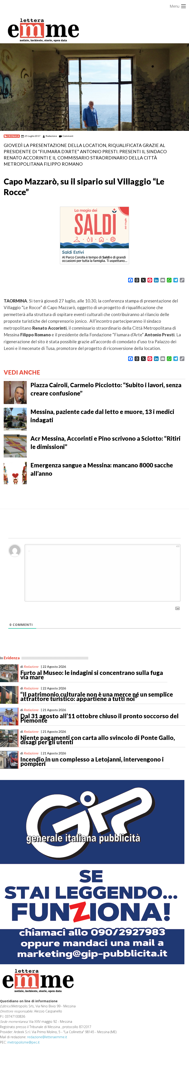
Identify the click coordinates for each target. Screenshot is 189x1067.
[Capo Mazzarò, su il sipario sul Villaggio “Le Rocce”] (94, 87)
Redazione (51, 136)
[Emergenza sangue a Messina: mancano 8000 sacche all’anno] (15, 472)
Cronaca (13, 136)
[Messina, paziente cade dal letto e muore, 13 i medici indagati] (15, 418)
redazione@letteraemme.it (47, 1037)
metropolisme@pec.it (23, 1042)
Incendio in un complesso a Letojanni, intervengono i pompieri (92, 761)
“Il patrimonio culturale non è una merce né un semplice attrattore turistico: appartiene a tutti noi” (96, 696)
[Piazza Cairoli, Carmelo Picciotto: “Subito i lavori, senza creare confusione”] (15, 392)
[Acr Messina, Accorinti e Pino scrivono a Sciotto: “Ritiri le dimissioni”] (15, 445)
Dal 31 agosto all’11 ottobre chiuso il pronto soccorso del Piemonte (99, 718)
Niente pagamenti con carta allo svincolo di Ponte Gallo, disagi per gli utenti (97, 740)
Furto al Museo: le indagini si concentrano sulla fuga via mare (91, 675)
